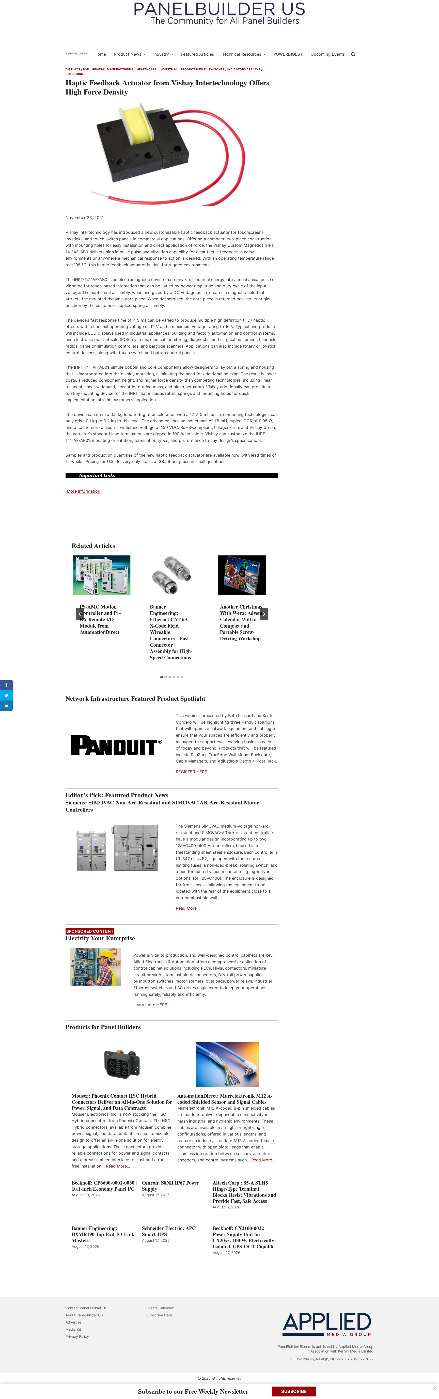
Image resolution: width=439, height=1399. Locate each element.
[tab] (161, 677)
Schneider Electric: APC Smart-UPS (169, 1231)
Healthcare (147, 69)
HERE (161, 1004)
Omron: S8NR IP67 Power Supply (170, 1186)
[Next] (264, 614)
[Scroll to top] (429, 1384)
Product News (193, 69)
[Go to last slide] (80, 614)
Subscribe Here (159, 1315)
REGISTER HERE (191, 771)
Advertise (73, 1322)
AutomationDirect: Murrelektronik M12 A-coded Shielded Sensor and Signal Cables (224, 1099)
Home (100, 54)
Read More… (118, 1166)
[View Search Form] (353, 54)
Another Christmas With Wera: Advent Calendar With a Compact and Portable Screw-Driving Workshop (241, 622)
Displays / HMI (77, 69)
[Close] (434, 1388)
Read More (186, 908)
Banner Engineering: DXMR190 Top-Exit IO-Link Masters (103, 1234)
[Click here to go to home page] (77, 54)
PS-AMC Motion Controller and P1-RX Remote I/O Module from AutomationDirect (100, 619)
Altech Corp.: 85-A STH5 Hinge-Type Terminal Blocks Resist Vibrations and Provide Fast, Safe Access (244, 1192)
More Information (83, 491)
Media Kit (73, 1329)
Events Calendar (160, 1308)
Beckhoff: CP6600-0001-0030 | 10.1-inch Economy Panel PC (104, 1186)
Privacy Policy (77, 1336)
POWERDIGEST (288, 54)
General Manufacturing (113, 69)
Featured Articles (197, 54)
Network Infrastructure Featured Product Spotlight (135, 698)
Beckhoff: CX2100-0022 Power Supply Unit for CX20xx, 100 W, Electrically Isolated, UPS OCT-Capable (243, 1237)
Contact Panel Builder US (86, 1308)
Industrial (169, 69)
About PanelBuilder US (84, 1315)
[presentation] (102, 575)
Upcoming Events (328, 54)
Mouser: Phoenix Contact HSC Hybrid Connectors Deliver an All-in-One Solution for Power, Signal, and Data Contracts (122, 1102)
